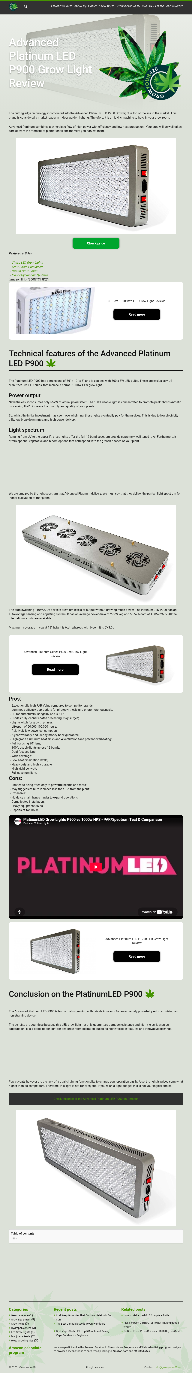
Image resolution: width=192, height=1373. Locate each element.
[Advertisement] (96, 469)
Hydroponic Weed (128, 6)
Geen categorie (19, 1315)
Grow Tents (106, 6)
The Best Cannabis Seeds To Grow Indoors (80, 1323)
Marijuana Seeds (153, 6)
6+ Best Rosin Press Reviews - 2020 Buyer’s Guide (152, 1331)
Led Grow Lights (61, 6)
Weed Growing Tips (22, 1340)
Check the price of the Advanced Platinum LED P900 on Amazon (96, 1099)
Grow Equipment (85, 6)
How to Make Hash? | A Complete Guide (146, 1315)
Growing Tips (174, 6)
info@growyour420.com (169, 1367)
